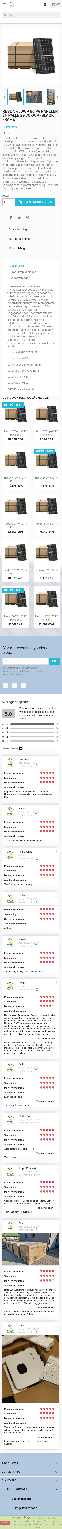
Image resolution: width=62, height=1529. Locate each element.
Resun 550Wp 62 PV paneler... (46, 479)
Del (10, 217)
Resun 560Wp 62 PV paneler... (15, 618)
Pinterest (27, 217)
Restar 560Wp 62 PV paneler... (15, 525)
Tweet (19, 217)
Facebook (5, 685)
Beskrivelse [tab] (17, 266)
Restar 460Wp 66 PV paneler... (15, 572)
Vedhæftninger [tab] (20, 278)
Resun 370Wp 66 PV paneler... (15, 433)
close (5, 1522)
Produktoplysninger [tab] (23, 272)
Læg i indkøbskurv (35, 202)
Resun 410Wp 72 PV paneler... (47, 572)
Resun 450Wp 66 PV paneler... (46, 525)
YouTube (14, 685)
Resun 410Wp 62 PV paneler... (15, 479)
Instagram (23, 685)
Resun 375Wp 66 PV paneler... (46, 433)
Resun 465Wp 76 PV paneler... (46, 618)
